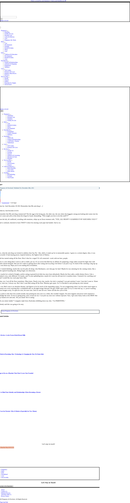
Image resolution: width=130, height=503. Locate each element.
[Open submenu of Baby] (7, 122)
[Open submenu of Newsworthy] (11, 160)
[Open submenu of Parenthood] (11, 130)
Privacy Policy (5, 496)
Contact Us (4, 491)
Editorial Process (5, 493)
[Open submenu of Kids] (4, 53)
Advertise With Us (6, 494)
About (3, 490)
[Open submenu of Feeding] (9, 173)
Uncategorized (5, 202)
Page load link (4, 502)
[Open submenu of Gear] (7, 144)
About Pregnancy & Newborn (9, 311)
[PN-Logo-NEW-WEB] (65, 15)
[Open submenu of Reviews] (9, 149)
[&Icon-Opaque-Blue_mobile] (49, 107)
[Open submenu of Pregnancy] (10, 114)
